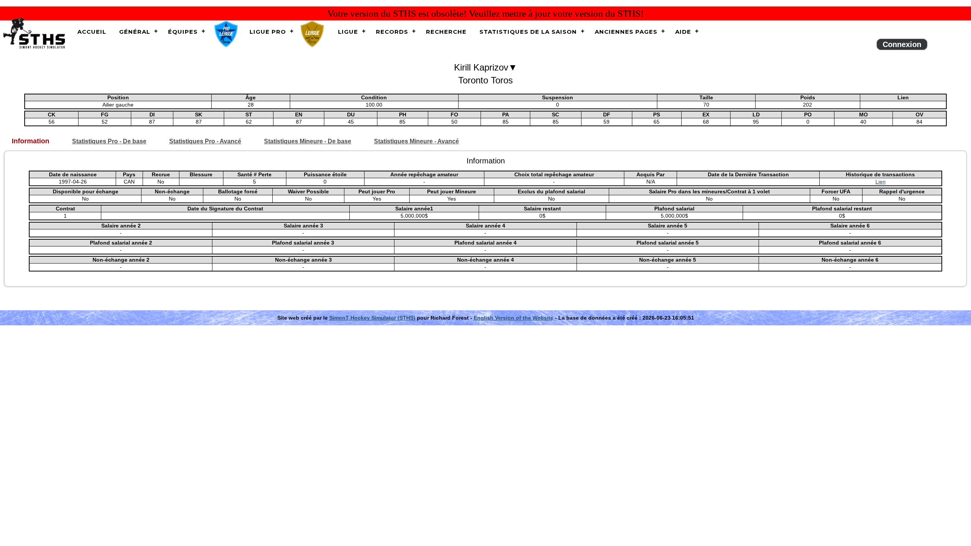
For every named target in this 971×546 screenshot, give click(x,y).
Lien (880, 182)
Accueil (91, 31)
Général (134, 31)
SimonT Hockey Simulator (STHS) (372, 318)
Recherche (446, 31)
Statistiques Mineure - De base (307, 141)
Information (30, 141)
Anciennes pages (626, 31)
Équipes (183, 31)
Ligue (348, 31)
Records (392, 31)
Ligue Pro (268, 31)
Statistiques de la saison (528, 31)
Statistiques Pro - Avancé (205, 141)
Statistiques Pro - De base (109, 141)
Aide (683, 31)
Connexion (902, 44)
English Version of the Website (513, 318)
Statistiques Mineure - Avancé (416, 141)
